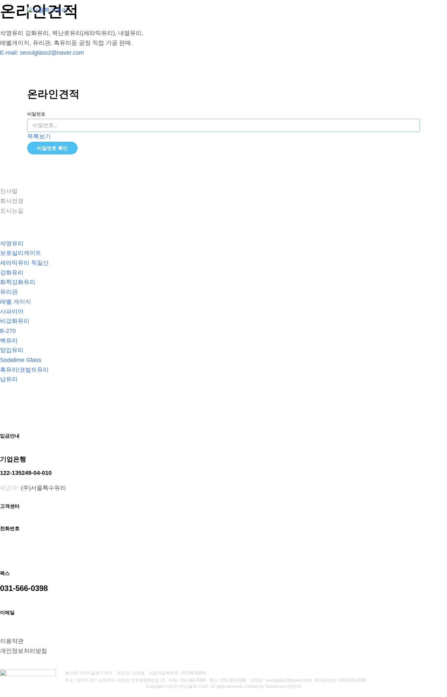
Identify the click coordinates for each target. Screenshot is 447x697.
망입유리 (12, 350)
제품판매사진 (325, 9)
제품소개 (282, 9)
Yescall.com (275, 686)
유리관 (9, 292)
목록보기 (39, 136)
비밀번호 (36, 113)
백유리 (9, 340)
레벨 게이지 (15, 301)
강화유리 (12, 272)
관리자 (294, 686)
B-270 (8, 331)
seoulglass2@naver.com (52, 52)
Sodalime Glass (20, 360)
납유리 (9, 379)
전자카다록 (401, 9)
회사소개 (202, 9)
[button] (216, 10)
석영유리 (12, 243)
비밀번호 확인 (52, 148)
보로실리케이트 (20, 253)
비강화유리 (14, 321)
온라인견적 (365, 9)
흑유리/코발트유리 (24, 369)
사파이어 (12, 311)
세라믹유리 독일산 (24, 262)
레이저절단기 (245, 9)
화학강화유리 (17, 282)
